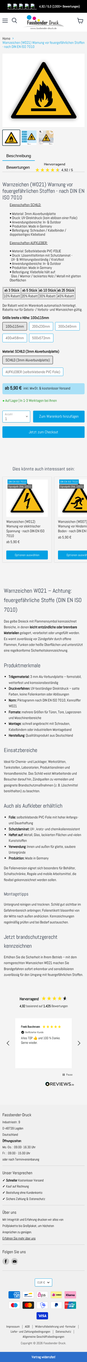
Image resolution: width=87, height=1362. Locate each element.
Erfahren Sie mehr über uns (19, 1238)
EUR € (41, 1282)
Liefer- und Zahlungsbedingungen (30, 1332)
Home (6, 38)
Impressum (13, 1326)
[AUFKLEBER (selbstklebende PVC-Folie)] (33, 377)
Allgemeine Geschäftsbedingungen (43, 1337)
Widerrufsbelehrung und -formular (55, 1326)
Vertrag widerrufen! (43, 1357)
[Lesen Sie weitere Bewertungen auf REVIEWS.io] (59, 1085)
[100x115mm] (15, 331)
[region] (43, 1043)
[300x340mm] (68, 331)
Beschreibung (18, 156)
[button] (8, 1043)
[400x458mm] (15, 343)
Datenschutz (63, 1332)
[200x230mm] (41, 331)
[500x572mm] (42, 343)
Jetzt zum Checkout (43, 432)
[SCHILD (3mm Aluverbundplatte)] (28, 365)
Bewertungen (40, 167)
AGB (27, 1326)
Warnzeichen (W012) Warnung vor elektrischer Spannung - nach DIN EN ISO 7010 (25, 528)
